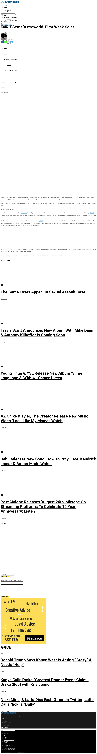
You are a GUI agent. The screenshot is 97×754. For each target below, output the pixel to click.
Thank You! (4, 596)
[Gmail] (8, 42)
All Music (9, 9)
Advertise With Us (8, 745)
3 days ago (3, 470)
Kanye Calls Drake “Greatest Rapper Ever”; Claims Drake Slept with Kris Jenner (45, 682)
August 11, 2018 (5, 40)
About (5, 721)
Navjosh (10, 39)
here (64, 255)
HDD (41, 221)
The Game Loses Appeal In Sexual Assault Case (43, 292)
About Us (6, 742)
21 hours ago (4, 299)
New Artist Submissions (9, 746)
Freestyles (9, 10)
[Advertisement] (48, 236)
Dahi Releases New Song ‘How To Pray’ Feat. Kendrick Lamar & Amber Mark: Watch (48, 461)
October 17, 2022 (5, 671)
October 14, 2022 (5, 711)
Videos (5, 737)
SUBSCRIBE (5, 576)
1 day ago (3, 341)
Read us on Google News (10, 748)
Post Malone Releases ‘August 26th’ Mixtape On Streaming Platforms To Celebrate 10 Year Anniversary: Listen (43, 507)
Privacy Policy (7, 722)
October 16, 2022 (5, 691)
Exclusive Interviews (12, 20)
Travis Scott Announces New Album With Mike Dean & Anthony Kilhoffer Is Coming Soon (47, 332)
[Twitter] (11, 42)
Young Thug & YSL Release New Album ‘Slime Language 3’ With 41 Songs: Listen (41, 375)
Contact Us (6, 723)
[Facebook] (2, 42)
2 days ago (3, 427)
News (2, 21)
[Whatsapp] (5, 42)
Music (5, 7)
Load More (3, 523)
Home (5, 5)
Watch (92, 213)
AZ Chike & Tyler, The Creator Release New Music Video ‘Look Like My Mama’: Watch (44, 418)
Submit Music (7, 725)
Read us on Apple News (9, 749)
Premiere (9, 19)
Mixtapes (9, 11)
